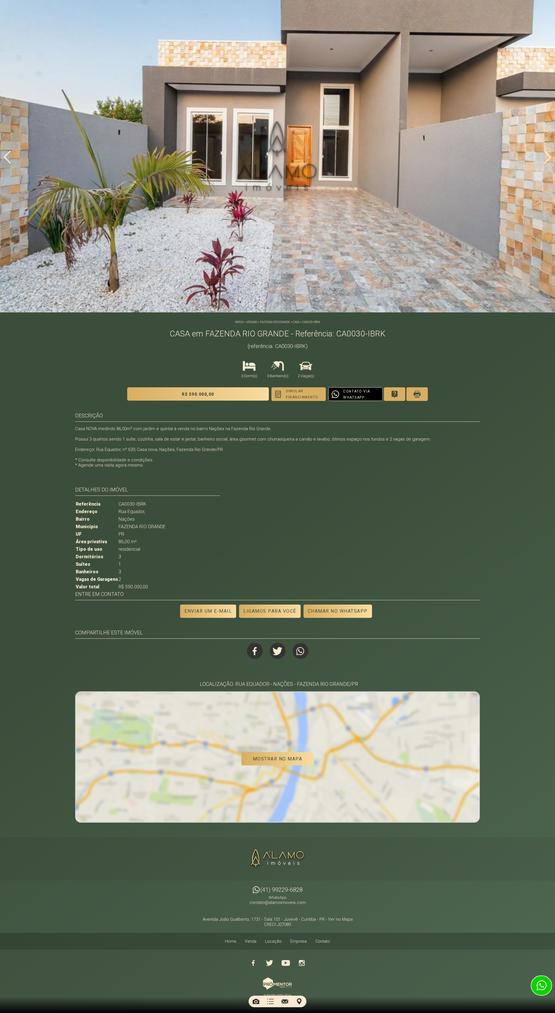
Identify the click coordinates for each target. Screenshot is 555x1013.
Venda (250, 941)
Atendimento (541, 985)
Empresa (298, 941)
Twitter (278, 651)
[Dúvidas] (394, 394)
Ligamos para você (269, 611)
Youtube (285, 963)
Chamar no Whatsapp (338, 611)
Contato (322, 941)
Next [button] (548, 157)
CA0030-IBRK (311, 322)
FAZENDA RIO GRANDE (275, 322)
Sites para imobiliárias (277, 995)
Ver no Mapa (340, 919)
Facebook (255, 651)
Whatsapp (300, 651)
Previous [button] (7, 157)
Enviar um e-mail (208, 611)
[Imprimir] (417, 394)
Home (230, 941)
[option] (277, 156)
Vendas (251, 322)
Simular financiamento (302, 394)
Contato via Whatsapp (356, 394)
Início (239, 322)
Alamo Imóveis (277, 858)
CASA (296, 322)
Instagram (302, 963)
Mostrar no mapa (277, 759)
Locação (273, 941)
